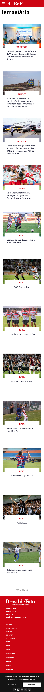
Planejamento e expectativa (22, 334)
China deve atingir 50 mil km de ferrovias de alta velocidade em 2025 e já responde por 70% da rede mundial (22, 149)
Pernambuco (10, 669)
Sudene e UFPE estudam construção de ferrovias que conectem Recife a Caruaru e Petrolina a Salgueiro (20, 102)
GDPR (33, 679)
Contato (9, 614)
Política (9, 625)
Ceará (8, 649)
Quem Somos (11, 609)
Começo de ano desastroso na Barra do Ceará (21, 241)
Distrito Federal (10, 653)
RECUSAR (12, 685)
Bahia (8, 645)
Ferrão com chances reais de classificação (20, 429)
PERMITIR (31, 685)
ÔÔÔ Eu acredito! (22, 286)
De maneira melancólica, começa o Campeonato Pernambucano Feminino (19, 195)
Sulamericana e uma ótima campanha (19, 571)
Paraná (8, 665)
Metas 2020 (22, 522)
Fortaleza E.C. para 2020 (22, 475)
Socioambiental (11, 638)
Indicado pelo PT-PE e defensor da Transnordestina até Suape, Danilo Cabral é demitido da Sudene (21, 55)
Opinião (8, 642)
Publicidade (11, 612)
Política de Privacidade (16, 617)
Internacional (11, 628)
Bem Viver (9, 635)
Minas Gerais (10, 657)
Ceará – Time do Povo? (22, 381)
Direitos (9, 631)
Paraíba (8, 661)
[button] (22, 590)
